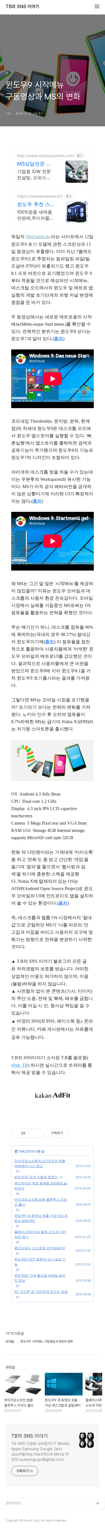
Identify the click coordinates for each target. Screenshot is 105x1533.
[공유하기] (30, 1133)
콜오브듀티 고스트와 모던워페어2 (39, 1248)
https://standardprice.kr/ (39, 196)
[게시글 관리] (37, 1133)
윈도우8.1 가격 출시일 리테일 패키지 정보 (40, 1278)
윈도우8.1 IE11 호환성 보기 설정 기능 (40, 1261)
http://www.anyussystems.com (45, 155)
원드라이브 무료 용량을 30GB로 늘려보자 (40, 1185)
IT (16, 1151)
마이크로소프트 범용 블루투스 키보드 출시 (40, 1201)
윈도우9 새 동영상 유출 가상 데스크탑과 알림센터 (40, 1218)
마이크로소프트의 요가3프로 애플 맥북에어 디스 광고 (39, 1163)
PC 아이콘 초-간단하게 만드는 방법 (41, 1292)
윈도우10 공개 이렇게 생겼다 (36, 1177)
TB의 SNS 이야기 (22, 6)
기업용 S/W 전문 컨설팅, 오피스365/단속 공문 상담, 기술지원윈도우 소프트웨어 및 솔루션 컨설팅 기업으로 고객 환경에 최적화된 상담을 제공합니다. (34, 175)
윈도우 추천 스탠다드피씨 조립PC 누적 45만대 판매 (35, 204)
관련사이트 (13, 1503)
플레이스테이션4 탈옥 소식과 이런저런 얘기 (40, 1234)
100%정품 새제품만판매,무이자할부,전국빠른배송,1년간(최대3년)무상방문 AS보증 (34, 215)
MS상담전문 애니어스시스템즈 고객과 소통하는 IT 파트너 (35, 164)
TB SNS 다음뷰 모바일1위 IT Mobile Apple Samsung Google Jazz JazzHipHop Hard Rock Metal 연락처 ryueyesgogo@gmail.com (40, 1451)
